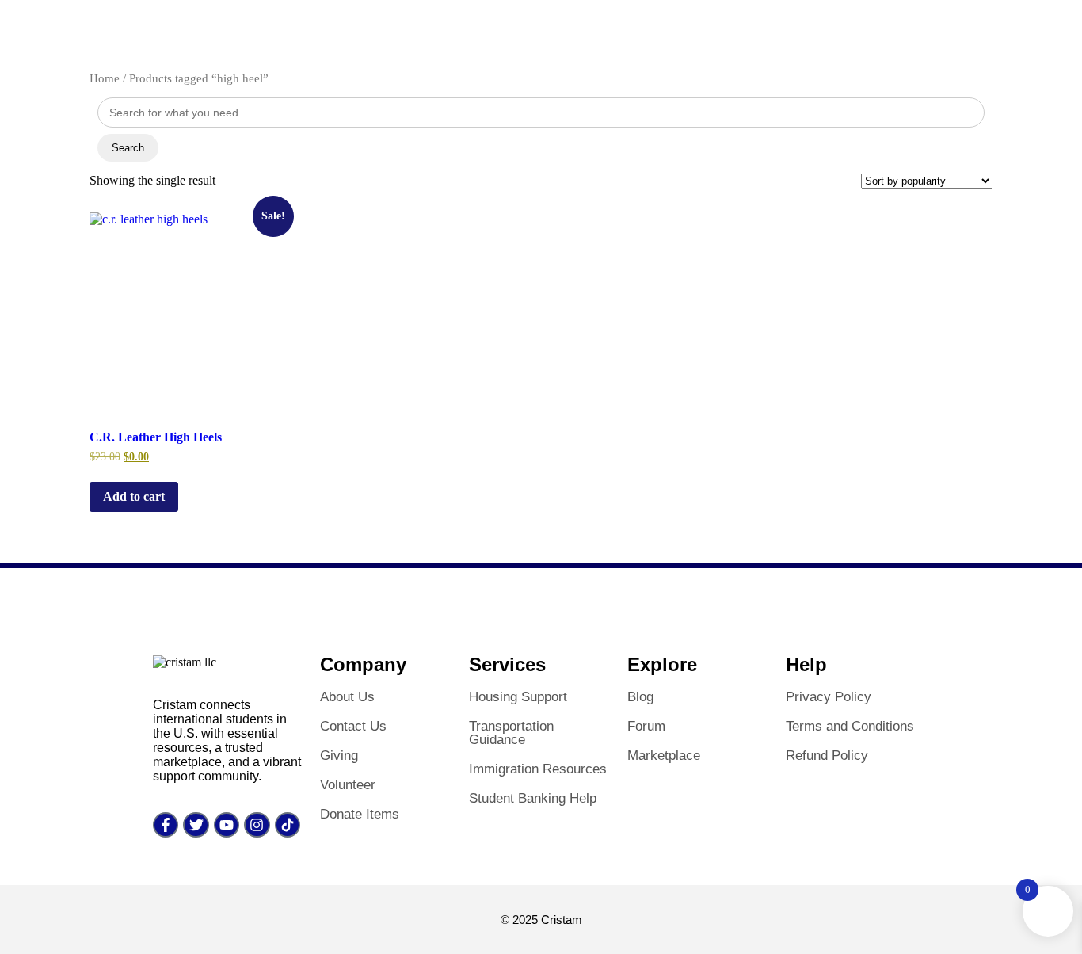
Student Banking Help (532, 798)
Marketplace (663, 755)
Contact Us (353, 726)
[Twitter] (195, 825)
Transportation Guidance (511, 733)
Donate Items (359, 814)
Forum (646, 726)
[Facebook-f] (165, 825)
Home (105, 78)
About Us (347, 696)
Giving (339, 755)
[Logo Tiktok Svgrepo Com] (287, 825)
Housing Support (518, 696)
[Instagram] (256, 825)
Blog (640, 696)
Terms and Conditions (850, 726)
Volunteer (347, 784)
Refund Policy (827, 755)
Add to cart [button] (134, 496)
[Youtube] (226, 825)
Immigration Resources (538, 769)
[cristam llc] (184, 662)
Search (128, 148)
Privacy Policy (828, 696)
